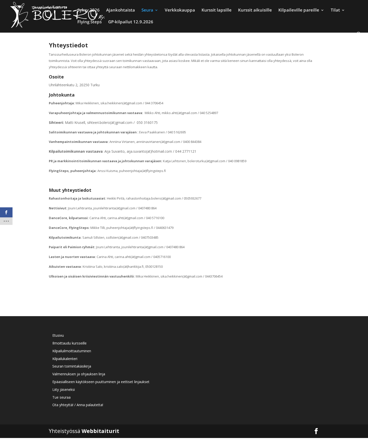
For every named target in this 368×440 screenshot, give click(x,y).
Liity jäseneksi (63, 389)
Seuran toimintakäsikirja (71, 366)
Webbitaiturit (100, 430)
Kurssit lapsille (217, 10)
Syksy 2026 (88, 10)
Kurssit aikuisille (255, 10)
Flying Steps (89, 22)
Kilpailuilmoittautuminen (71, 350)
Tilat (335, 10)
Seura (147, 10)
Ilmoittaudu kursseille (69, 343)
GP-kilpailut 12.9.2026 (130, 22)
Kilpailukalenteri (64, 358)
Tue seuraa (61, 397)
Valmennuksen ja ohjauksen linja (78, 374)
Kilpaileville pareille (298, 10)
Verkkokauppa (180, 10)
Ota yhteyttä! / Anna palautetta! (77, 404)
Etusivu (58, 335)
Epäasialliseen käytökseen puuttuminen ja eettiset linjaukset (100, 381)
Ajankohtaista (120, 10)
